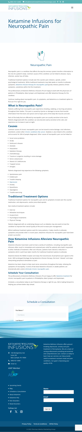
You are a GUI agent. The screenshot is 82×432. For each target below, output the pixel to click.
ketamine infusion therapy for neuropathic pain (32, 85)
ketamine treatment (63, 276)
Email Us (13, 364)
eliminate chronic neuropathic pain (37, 269)
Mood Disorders (15, 404)
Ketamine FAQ (14, 398)
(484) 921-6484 (15, 361)
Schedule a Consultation (18, 391)
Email (46, 397)
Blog (11, 388)
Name (47, 389)
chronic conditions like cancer (35, 132)
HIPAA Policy (53, 424)
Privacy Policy (26, 424)
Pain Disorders (14, 401)
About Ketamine (15, 394)
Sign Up (47, 409)
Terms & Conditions (40, 424)
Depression (13, 182)
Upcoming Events (15, 385)
